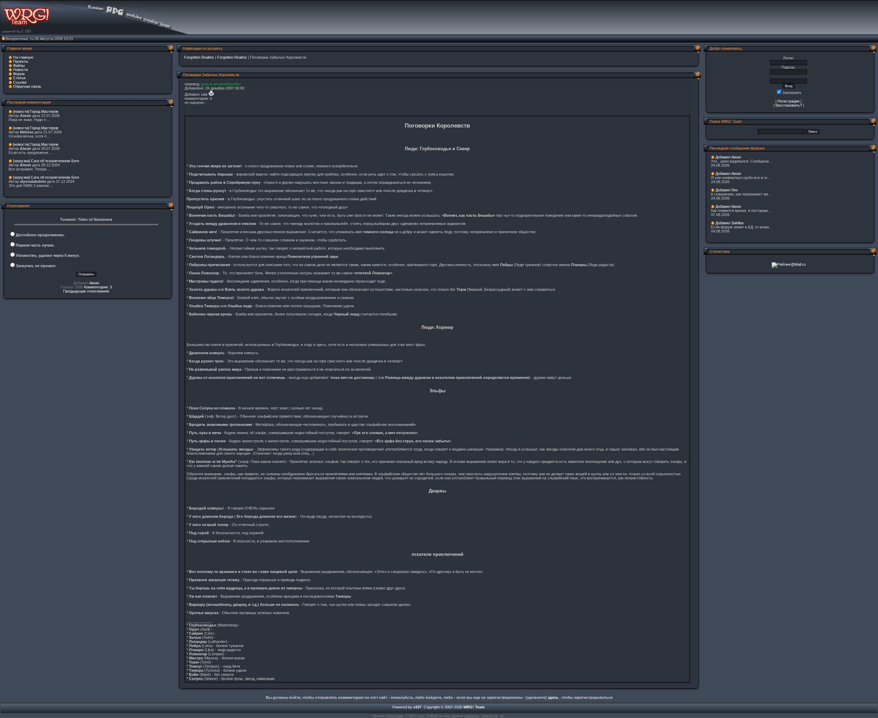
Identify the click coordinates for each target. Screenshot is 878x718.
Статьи (19, 78)
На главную (23, 57)
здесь (553, 697)
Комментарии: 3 (98, 287)
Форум (19, 74)
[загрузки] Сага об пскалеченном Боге (46, 161)
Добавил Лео (726, 190)
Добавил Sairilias (729, 223)
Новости (20, 70)
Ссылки (19, 82)
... (48, 120)
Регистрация (788, 101)
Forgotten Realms (199, 57)
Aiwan (94, 283)
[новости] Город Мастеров (35, 111)
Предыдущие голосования (86, 291)
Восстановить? (788, 105)
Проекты (20, 61)
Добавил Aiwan (728, 157)
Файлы (19, 65)
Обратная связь (27, 86)
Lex (204, 94)
